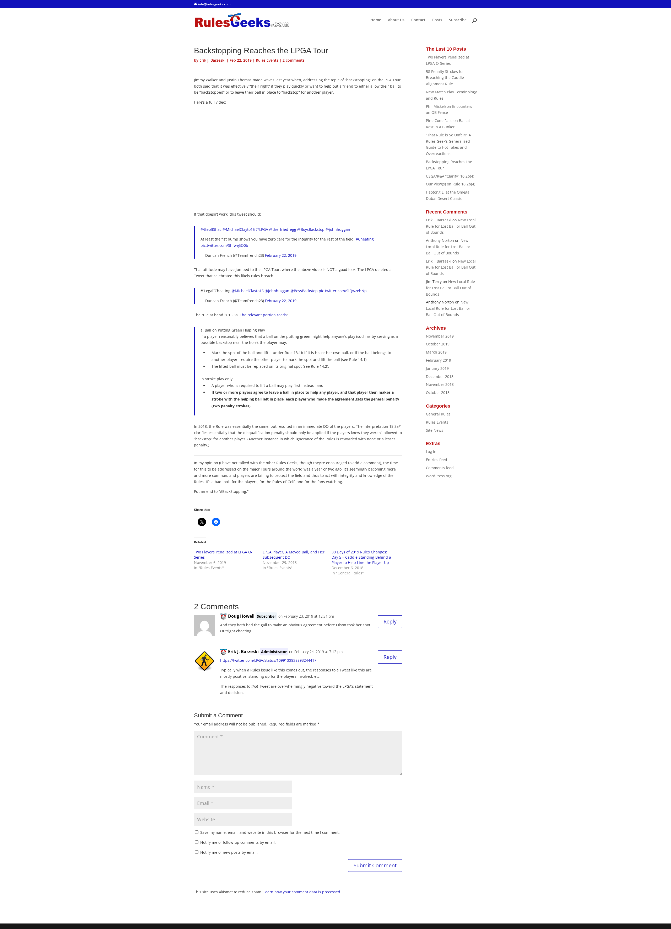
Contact (418, 20)
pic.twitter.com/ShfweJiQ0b (224, 245)
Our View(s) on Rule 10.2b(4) (450, 183)
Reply (390, 621)
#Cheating (365, 239)
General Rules (438, 414)
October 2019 (438, 343)
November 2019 (440, 336)
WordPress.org (439, 475)
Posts (437, 20)
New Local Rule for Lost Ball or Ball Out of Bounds (451, 226)
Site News (434, 430)
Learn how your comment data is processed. (302, 891)
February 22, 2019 (280, 255)
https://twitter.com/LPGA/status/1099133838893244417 (268, 660)
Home (375, 20)
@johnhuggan (338, 229)
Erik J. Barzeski (212, 60)
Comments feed (440, 467)
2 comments (294, 60)
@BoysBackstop (310, 229)
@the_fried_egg (282, 229)
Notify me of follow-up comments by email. (238, 842)
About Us (396, 20)
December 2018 (439, 376)
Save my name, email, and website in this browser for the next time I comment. (270, 832)
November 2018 (440, 384)
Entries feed (436, 459)
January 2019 (437, 368)
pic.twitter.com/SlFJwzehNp (343, 290)
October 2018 (438, 392)
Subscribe (458, 20)
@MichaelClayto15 (239, 229)
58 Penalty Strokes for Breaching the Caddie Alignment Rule (445, 78)
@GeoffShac (211, 229)
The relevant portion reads (263, 314)
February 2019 (438, 360)
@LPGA (262, 229)
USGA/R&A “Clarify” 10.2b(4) (450, 176)
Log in (431, 451)
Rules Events (267, 60)
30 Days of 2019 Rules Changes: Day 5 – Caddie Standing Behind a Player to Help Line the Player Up (361, 557)
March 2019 (436, 352)
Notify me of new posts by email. (229, 852)
